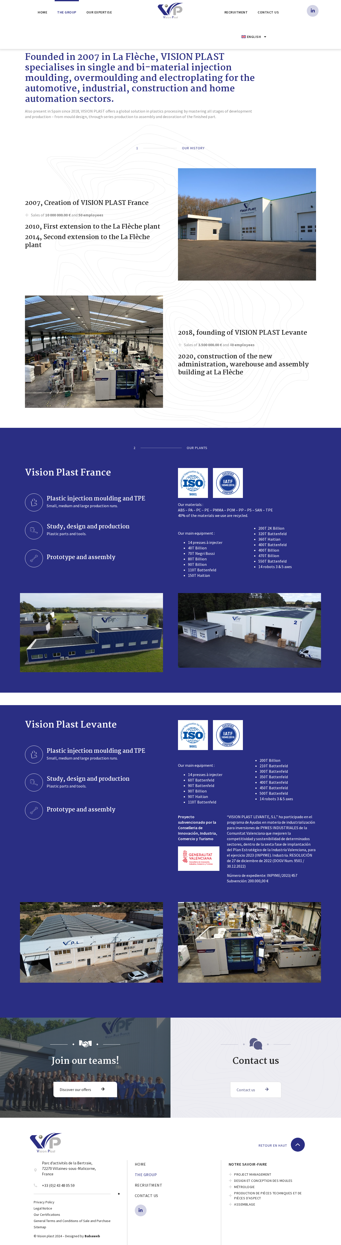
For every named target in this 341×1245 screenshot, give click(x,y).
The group (66, 12)
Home (42, 12)
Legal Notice (43, 1208)
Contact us (268, 12)
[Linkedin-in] (313, 11)
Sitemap (40, 1227)
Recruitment (236, 12)
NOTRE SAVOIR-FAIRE (248, 1164)
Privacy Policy (44, 1202)
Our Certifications (47, 1214)
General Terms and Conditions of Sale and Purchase (72, 1221)
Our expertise (99, 12)
